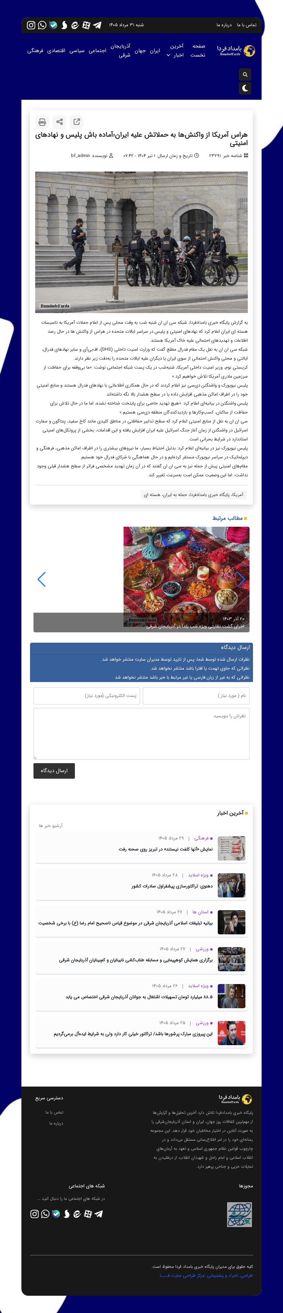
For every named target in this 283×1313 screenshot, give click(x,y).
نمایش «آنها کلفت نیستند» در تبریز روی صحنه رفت (166, 849)
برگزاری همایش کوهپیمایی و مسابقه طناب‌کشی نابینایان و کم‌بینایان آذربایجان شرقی (136, 960)
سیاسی (77, 51)
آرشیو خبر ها (50, 825)
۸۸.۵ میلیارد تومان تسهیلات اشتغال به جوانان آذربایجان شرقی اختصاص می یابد (139, 997)
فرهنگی (35, 51)
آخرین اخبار (177, 50)
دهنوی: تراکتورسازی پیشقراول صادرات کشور (172, 886)
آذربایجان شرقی (120, 50)
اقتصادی (56, 51)
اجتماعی (97, 51)
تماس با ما (246, 25)
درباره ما (224, 25)
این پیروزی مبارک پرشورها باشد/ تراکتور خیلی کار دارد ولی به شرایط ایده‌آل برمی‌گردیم (133, 1034)
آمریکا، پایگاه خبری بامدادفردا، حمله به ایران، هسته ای (193, 494)
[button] (41, 579)
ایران (155, 51)
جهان (140, 51)
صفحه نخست (198, 50)
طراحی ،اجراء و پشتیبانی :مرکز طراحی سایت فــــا (206, 1275)
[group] (141, 579)
